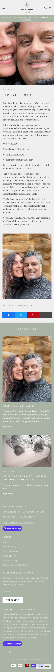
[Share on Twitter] (21, 314)
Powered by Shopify (39, 660)
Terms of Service (11, 555)
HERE (43, 17)
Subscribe (12, 600)
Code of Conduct (10, 551)
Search (6, 542)
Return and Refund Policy (15, 565)
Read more (8, 426)
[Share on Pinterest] (33, 314)
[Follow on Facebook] (4, 652)
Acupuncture (10, 471)
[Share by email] (45, 314)
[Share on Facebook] (9, 314)
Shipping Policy (10, 560)
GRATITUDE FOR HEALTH (18, 406)
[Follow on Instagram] (10, 652)
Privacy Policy (9, 546)
